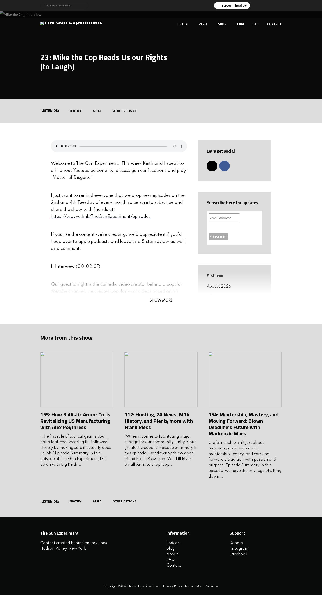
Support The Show (234, 5)
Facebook (238, 554)
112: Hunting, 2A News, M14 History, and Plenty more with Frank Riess (158, 420)
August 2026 (219, 286)
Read (203, 24)
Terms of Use (193, 586)
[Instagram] (212, 166)
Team (239, 24)
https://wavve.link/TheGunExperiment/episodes (100, 217)
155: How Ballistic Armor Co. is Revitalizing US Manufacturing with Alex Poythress (75, 420)
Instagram (239, 549)
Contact (274, 24)
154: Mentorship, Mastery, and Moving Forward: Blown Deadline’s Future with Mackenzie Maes (243, 423)
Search (84, 5)
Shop (222, 24)
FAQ (255, 24)
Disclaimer (212, 586)
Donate (236, 543)
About (172, 554)
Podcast (173, 543)
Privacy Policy (172, 586)
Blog (170, 549)
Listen (182, 24)
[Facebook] (224, 166)
